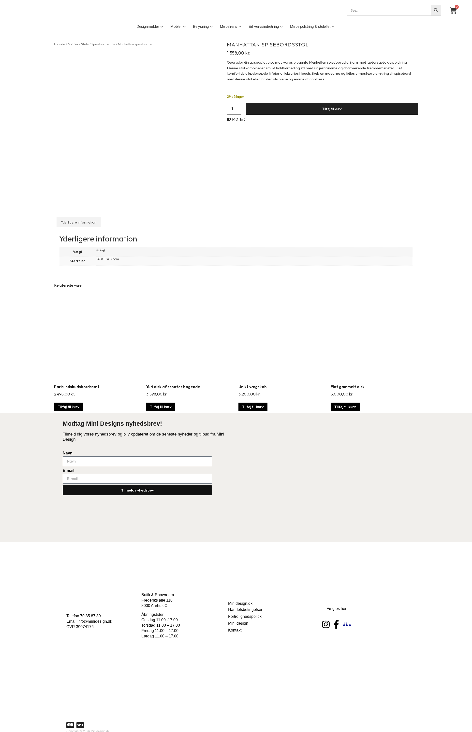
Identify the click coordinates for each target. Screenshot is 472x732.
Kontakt (234, 630)
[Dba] (347, 624)
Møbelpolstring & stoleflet (310, 26)
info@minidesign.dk (94, 621)
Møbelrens (228, 26)
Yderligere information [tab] (78, 222)
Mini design (238, 623)
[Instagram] (326, 624)
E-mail (68, 470)
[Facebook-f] (336, 624)
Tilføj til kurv (332, 108)
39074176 (85, 627)
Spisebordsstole (103, 44)
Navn (68, 453)
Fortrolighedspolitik (245, 616)
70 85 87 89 (90, 616)
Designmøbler (147, 26)
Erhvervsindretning (264, 26)
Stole (85, 44)
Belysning (201, 26)
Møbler (176, 26)
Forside (59, 44)
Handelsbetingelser (245, 609)
